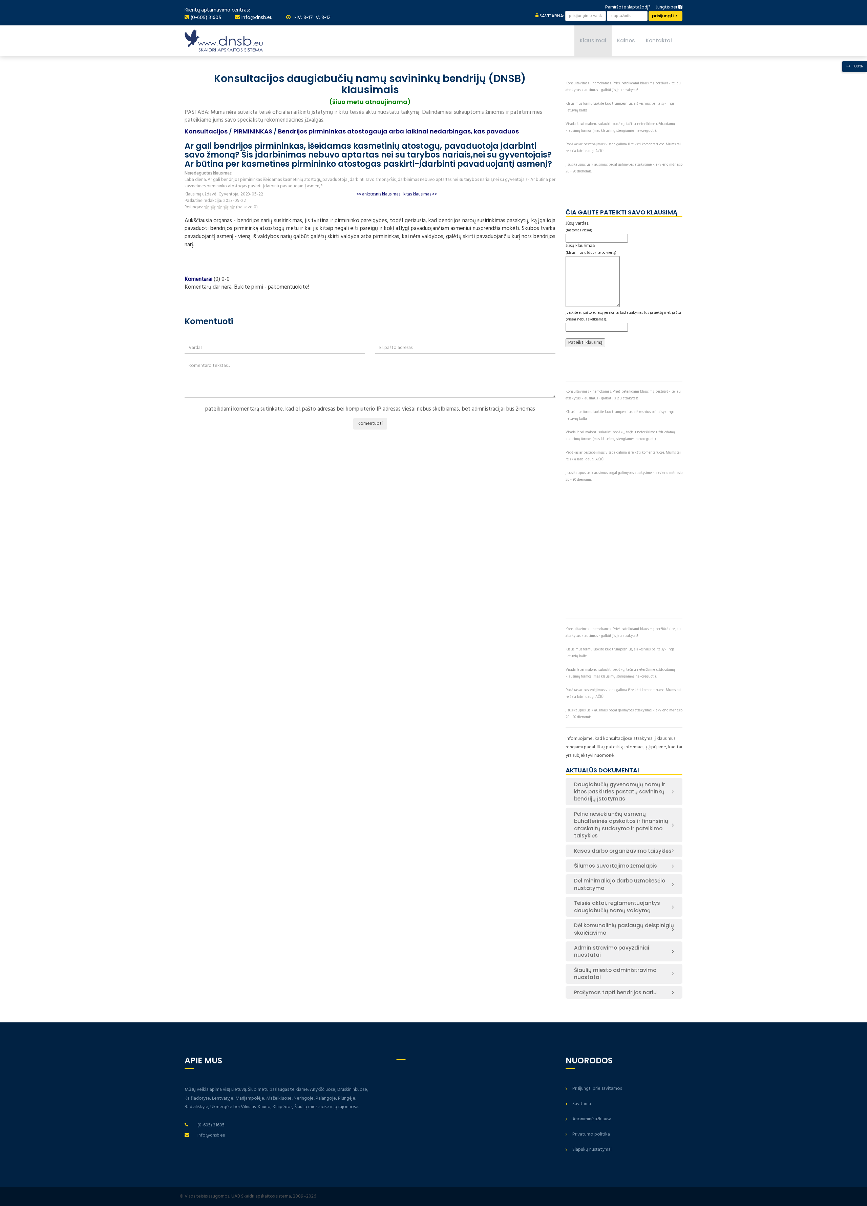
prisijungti (663, 16)
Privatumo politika (591, 1134)
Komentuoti (370, 424)
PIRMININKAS (252, 131)
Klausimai (593, 40)
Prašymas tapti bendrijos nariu (615, 992)
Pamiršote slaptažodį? (628, 7)
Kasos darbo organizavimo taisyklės (623, 850)
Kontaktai (659, 40)
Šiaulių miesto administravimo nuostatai (615, 973)
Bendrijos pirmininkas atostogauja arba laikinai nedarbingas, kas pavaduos (398, 131)
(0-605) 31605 (206, 18)
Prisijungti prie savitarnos (597, 1089)
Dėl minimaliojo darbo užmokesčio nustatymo (619, 884)
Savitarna (581, 1104)
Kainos (626, 40)
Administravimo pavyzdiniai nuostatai (611, 951)
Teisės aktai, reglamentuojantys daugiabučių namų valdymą (617, 906)
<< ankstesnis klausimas (378, 194)
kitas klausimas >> (420, 194)
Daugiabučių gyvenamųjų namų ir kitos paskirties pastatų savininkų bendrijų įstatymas (619, 792)
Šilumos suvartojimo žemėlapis (615, 865)
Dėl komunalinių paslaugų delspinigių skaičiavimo (624, 929)
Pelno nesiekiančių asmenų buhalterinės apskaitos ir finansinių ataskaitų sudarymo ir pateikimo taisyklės (621, 824)
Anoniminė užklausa (591, 1119)
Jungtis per (667, 7)
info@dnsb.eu (257, 18)
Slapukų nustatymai (592, 1149)
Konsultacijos (206, 131)
